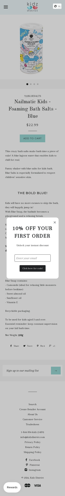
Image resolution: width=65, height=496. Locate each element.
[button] (57, 6)
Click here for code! (32, 268)
